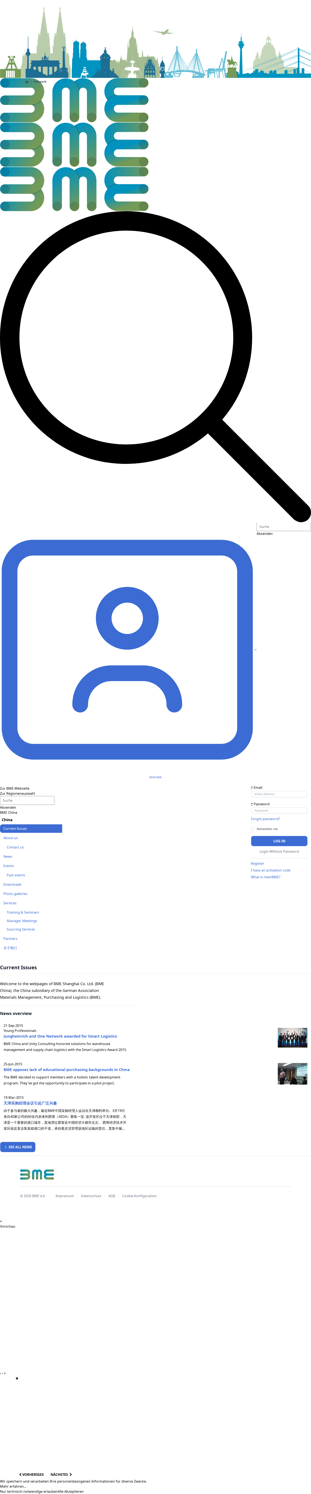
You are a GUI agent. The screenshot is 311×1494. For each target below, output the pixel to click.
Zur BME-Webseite (14, 788)
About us (10, 838)
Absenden (8, 807)
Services (10, 903)
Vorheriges (32, 1474)
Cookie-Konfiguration (139, 1196)
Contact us (15, 847)
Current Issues (15, 828)
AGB (111, 1196)
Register (257, 863)
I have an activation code (270, 870)
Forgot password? (265, 819)
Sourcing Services (21, 929)
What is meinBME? (265, 877)
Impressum (65, 1196)
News (7, 856)
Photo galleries (15, 893)
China (7, 819)
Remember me (267, 829)
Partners (10, 938)
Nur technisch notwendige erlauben (29, 1491)
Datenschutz (91, 1196)
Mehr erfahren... (13, 1486)
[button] (155, 366)
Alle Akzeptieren (71, 1491)
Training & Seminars (23, 912)
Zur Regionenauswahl (17, 793)
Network (40, 82)
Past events (16, 875)
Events (8, 865)
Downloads (12, 884)
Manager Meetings (22, 920)
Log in (279, 841)
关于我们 (10, 948)
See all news (20, 1147)
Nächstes (60, 1474)
